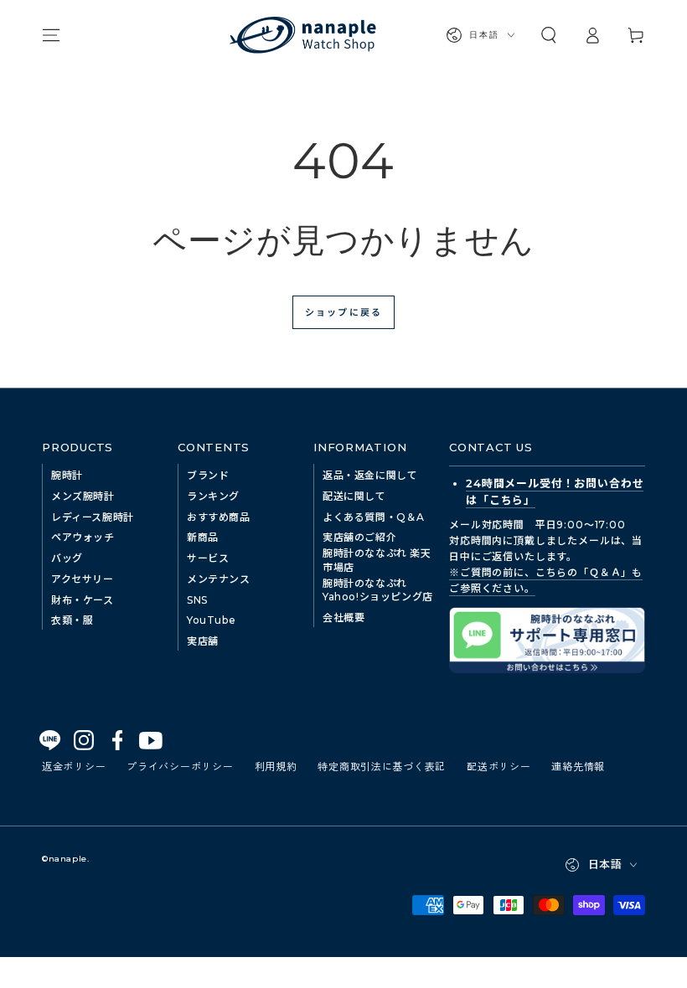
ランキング (213, 496)
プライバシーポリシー (180, 766)
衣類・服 (72, 620)
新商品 (203, 537)
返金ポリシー (74, 766)
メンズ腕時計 (83, 496)
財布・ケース (82, 600)
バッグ (67, 558)
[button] (549, 35)
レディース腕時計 (92, 517)
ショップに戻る (343, 311)
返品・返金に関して (370, 475)
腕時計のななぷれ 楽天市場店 (377, 560)
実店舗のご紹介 (359, 537)
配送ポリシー (498, 766)
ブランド (208, 475)
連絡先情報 (578, 766)
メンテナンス (219, 579)
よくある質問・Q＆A (374, 517)
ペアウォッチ (83, 537)
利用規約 (276, 766)
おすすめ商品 (219, 517)
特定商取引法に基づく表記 (382, 766)
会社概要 (343, 617)
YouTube (211, 620)
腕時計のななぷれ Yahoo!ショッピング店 (378, 590)
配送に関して (354, 496)
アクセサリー (82, 579)
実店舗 (203, 641)
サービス (208, 558)
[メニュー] (51, 35)
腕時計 (67, 475)
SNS (197, 600)
